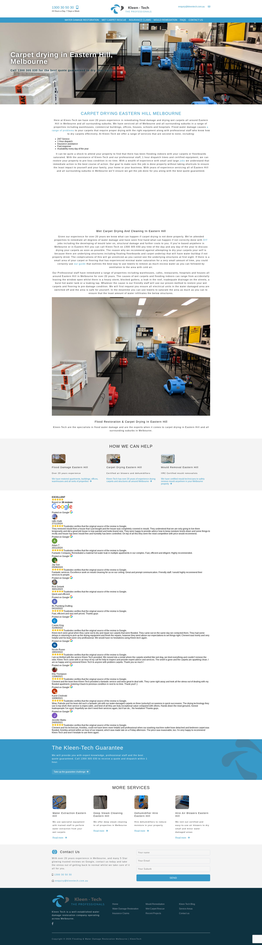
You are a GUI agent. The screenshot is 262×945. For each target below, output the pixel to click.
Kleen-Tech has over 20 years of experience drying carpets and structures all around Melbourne (130, 480)
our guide (80, 264)
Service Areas (186, 909)
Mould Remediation (165, 20)
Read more (58, 838)
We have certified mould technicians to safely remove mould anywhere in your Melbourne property (183, 481)
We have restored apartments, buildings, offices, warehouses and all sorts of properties (75, 480)
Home (115, 904)
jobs (182, 161)
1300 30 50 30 (63, 874)
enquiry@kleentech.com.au (71, 881)
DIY (205, 240)
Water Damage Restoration (82, 20)
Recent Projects (153, 913)
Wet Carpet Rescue (114, 20)
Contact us (196, 20)
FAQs (183, 20)
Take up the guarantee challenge (69, 772)
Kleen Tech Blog (187, 904)
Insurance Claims (140, 20)
